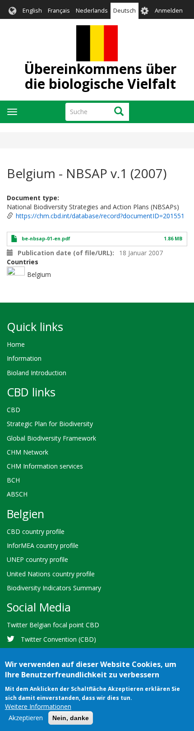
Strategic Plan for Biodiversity (50, 423)
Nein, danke (70, 718)
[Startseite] (97, 43)
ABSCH (17, 494)
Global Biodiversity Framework (51, 438)
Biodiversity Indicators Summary (54, 588)
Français (59, 10)
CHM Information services (45, 466)
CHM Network (27, 452)
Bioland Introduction (36, 372)
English (32, 10)
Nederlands (92, 10)
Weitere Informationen (38, 706)
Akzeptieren (26, 717)
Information (24, 358)
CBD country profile (36, 531)
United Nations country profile (51, 574)
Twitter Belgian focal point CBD (53, 625)
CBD (13, 409)
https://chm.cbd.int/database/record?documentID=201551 (100, 215)
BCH (13, 480)
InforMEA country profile (43, 545)
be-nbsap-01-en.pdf (46, 238)
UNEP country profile (37, 559)
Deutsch (124, 10)
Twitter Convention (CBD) (58, 639)
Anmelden (169, 10)
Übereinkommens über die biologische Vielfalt (100, 76)
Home (16, 344)
